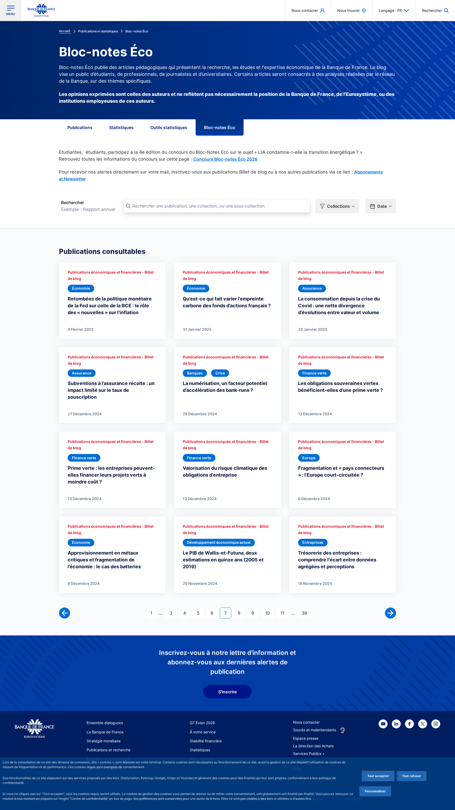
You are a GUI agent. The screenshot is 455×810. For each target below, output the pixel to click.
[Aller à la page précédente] (64, 613)
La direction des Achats (313, 746)
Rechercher (72, 202)
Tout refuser (411, 776)
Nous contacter (306, 722)
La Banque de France (105, 732)
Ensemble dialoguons (105, 722)
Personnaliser (375, 791)
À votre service (203, 732)
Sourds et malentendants (314, 730)
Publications (79, 127)
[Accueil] (34, 728)
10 (269, 613)
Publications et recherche (108, 750)
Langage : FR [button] (390, 10)
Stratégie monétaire (104, 741)
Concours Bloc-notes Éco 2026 (225, 159)
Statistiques (121, 127)
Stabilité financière (206, 741)
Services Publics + (309, 753)
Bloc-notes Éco (219, 127)
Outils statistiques (168, 127)
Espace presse (305, 738)
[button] (435, 10)
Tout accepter (378, 776)
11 (284, 613)
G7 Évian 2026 (202, 722)
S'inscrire (227, 691)
